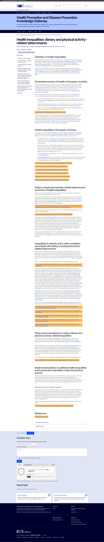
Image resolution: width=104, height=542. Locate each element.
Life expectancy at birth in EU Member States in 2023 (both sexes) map (51, 166)
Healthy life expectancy (69, 132)
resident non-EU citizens (57, 107)
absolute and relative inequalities (69, 345)
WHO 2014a (79, 61)
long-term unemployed (48, 100)
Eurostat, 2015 (76, 105)
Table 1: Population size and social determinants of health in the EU (50, 112)
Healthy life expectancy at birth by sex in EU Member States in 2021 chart (52, 179)
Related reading (39, 426)
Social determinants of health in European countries (25, 61)
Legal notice (55, 537)
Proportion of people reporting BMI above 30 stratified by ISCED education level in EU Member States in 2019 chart (58, 311)
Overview (18, 31)
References (20, 93)
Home (18, 12)
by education (64, 122)
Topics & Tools (74, 512)
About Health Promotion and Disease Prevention (78, 509)
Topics (23, 31)
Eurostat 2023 (61, 140)
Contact (54, 508)
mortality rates (44, 157)
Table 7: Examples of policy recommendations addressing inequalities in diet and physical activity (57, 360)
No (32, 433)
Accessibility (62, 537)
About (40, 31)
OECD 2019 (74, 273)
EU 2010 (72, 340)
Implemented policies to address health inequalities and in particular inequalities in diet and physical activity (25, 88)
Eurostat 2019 (59, 203)
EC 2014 (50, 233)
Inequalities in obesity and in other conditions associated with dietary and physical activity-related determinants (25, 76)
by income (74, 121)
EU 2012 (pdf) (70, 290)
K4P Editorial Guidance (60, 495)
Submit (19, 461)
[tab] (20, 465)
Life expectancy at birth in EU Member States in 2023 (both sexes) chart (52, 169)
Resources (30, 31)
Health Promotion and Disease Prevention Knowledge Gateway (30, 506)
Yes (28, 433)
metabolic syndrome (42, 298)
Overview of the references (42, 416)
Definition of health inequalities (24, 58)
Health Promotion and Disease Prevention (27, 34)
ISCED (80, 100)
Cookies (42, 537)
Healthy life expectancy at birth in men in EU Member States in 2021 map (52, 173)
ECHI (77, 94)
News (36, 31)
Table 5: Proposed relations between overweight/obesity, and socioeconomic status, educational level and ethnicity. (58, 265)
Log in (56, 6)
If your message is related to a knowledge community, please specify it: (32, 441)
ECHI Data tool (54, 140)
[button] (60, 6)
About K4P (44, 12)
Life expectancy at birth (58, 132)
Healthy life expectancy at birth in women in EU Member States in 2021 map (52, 176)
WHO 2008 (40, 87)
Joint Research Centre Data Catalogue (78, 524)
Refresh (53, 464)
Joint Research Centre (75, 519)
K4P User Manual (22, 495)
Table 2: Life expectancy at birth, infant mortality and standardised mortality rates (54, 163)
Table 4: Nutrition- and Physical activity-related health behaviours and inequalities (54, 214)
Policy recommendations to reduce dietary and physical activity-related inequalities (24, 82)
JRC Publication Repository (76, 522)
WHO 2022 (69, 271)
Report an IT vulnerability (21, 537)
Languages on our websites (33, 537)
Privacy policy (48, 537)
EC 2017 (66, 118)
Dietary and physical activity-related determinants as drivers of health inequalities (24, 70)
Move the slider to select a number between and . (39, 470)
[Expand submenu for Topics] (26, 31)
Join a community (36, 12)
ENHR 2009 (57, 276)
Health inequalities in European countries (24, 65)
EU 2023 (77, 340)
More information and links (42, 422)
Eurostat (57, 94)
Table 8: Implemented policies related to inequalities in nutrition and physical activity (54, 405)
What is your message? (22, 446)
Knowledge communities (57, 519)
